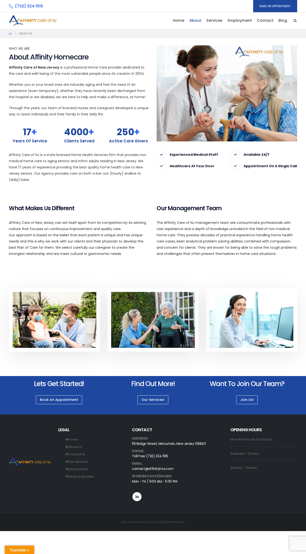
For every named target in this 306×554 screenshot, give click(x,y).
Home (178, 20)
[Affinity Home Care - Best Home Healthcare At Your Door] (33, 20)
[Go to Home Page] (10, 33)
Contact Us (76, 454)
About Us (75, 447)
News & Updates (81, 476)
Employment (78, 469)
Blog (283, 20)
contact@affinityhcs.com (153, 468)
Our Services (78, 462)
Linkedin (137, 496)
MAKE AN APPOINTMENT (275, 6)
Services (214, 20)
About (195, 20)
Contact (265, 20)
